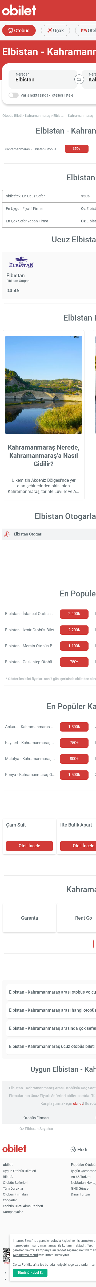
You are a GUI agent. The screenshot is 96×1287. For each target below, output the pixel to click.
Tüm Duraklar (13, 1188)
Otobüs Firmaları (15, 1194)
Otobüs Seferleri (15, 1183)
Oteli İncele (29, 845)
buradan (51, 1265)
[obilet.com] (32, 14)
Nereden (23, 74)
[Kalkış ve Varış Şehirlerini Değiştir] (79, 79)
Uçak (58, 30)
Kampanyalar (13, 1212)
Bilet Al (8, 1177)
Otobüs (21, 30)
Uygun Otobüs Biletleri (19, 1171)
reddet (61, 1250)
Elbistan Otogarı (27, 534)
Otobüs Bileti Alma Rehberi (23, 1206)
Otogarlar (10, 1200)
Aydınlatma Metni (25, 1255)
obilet (78, 1103)
